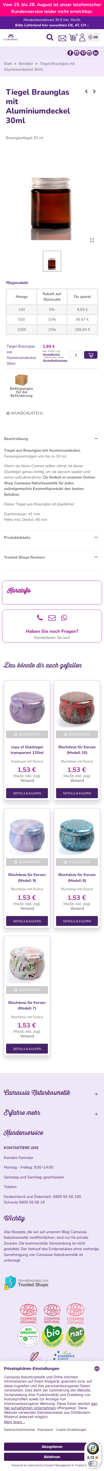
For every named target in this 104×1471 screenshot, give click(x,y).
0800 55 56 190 (67, 1196)
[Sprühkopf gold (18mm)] (86, 91)
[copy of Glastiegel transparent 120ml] (27, 706)
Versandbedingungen (55, 360)
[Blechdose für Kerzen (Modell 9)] (27, 834)
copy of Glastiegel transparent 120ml (27, 749)
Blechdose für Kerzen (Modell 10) (77, 749)
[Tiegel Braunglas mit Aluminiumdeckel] (92, 240)
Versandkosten (51, 354)
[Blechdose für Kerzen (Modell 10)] (77, 706)
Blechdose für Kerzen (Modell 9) (27, 877)
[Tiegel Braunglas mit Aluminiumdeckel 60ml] (94, 91)
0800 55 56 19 (32, 1202)
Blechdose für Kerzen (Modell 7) (27, 1005)
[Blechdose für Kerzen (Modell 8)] (77, 834)
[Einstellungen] (82, 37)
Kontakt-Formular (18, 1157)
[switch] (92, 1463)
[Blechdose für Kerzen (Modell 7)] (27, 962)
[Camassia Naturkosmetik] (12, 37)
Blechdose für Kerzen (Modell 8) (77, 877)
